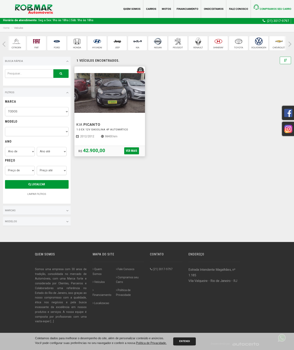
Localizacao (101, 303)
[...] (52, 321)
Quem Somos (131, 8)
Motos (166, 8)
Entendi (184, 341)
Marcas (10, 210)
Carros (151, 8)
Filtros (9, 92)
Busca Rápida (14, 60)
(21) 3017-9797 (162, 269)
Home (6, 27)
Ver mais (131, 150)
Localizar (38, 184)
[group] (16, 43)
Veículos (99, 282)
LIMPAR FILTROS (36, 193)
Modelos (11, 221)
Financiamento (187, 8)
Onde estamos (213, 8)
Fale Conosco (238, 8)
